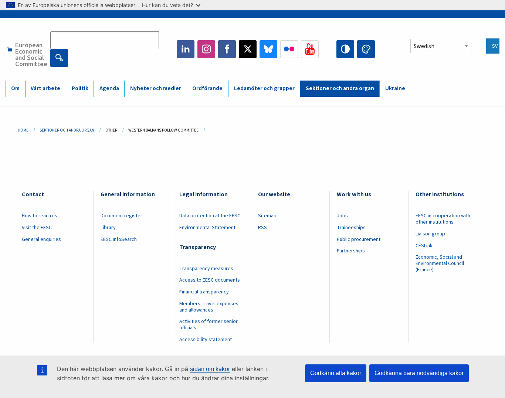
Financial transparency (204, 292)
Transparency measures (206, 268)
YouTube (310, 49)
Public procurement (358, 239)
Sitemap (267, 216)
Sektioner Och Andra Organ (67, 130)
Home (23, 130)
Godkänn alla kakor (335, 373)
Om (15, 88)
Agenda (109, 88)
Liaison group (430, 234)
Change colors (366, 49)
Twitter (248, 49)
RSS (262, 227)
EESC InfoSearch (119, 239)
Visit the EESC (37, 227)
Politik (80, 88)
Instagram (206, 49)
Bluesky (268, 49)
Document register (121, 216)
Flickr (289, 49)
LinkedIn (185, 49)
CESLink (424, 245)
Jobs (342, 216)
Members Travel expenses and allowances (208, 307)
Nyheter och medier (155, 88)
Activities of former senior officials (208, 324)
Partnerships (351, 251)
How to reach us (39, 216)
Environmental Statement (207, 227)
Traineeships (351, 227)
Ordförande (207, 88)
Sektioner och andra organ (340, 88)
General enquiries (41, 239)
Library (108, 227)
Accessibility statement (205, 339)
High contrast (345, 49)
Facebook (227, 49)
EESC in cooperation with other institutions (443, 219)
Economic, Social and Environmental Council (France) (440, 263)
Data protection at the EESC (209, 216)
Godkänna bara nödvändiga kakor (419, 373)
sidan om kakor (210, 369)
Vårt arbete (45, 88)
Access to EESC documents (209, 280)
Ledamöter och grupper (264, 88)
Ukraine (395, 88)
